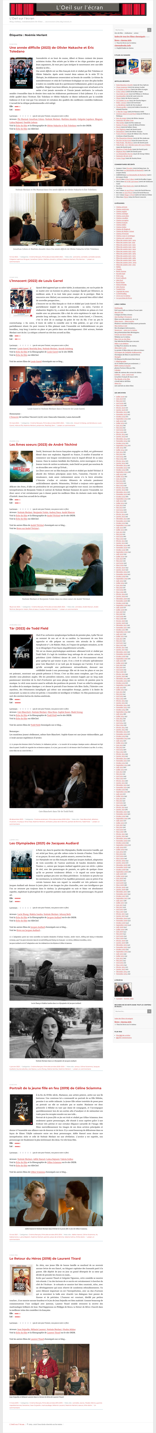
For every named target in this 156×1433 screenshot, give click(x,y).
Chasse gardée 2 (121, 107)
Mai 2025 (119, 428)
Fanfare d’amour (122, 125)
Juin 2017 (119, 639)
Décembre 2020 (121, 545)
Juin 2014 (119, 718)
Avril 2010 (119, 829)
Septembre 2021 (121, 525)
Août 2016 (119, 661)
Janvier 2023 (120, 490)
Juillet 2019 (120, 583)
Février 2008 (120, 887)
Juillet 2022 (120, 503)
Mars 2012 (119, 778)
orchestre (49, 822)
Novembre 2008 (121, 867)
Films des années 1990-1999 (126, 260)
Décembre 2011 (121, 785)
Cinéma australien (122, 216)
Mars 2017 (119, 645)
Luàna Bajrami (16, 122)
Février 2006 (120, 941)
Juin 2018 (119, 612)
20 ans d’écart (129, 190)
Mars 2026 (120, 405)
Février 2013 (120, 754)
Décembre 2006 (121, 918)
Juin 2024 (119, 452)
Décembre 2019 (121, 572)
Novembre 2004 (121, 974)
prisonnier (40, 425)
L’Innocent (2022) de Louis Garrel (36, 281)
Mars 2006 (120, 938)
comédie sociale (94, 257)
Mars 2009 (120, 858)
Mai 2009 (119, 854)
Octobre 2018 (120, 603)
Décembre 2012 (121, 758)
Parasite (129, 168)
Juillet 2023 (120, 476)
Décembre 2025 (121, 412)
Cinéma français (35, 257)
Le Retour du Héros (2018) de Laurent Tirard (45, 1258)
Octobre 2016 (120, 656)
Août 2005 (119, 954)
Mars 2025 (119, 432)
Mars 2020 (120, 565)
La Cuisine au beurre (123, 89)
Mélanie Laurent (38, 1329)
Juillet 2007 (120, 903)
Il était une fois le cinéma (123, 335)
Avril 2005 (119, 963)
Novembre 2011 (121, 787)
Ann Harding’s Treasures (123, 317)
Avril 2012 (119, 776)
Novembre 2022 (121, 494)
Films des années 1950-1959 (126, 251)
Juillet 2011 (120, 796)
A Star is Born (121, 91)
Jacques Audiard (54, 917)
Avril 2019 (119, 590)
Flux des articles (123, 1035)
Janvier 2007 (120, 916)
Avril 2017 (119, 643)
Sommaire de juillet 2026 (125, 120)
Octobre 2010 (120, 816)
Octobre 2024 (120, 443)
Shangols (118, 357)
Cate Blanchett (24, 712)
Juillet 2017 (120, 636)
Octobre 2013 (120, 736)
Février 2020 (120, 568)
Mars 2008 (120, 885)
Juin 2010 (119, 825)
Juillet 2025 (120, 423)
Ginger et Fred (129, 195)
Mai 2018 (119, 614)
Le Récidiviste (121, 105)
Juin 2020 (119, 559)
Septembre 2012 (121, 765)
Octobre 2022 (120, 496)
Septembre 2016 (121, 658)
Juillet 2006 (120, 929)
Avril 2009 (119, 856)
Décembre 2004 (121, 972)
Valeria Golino (66, 1159)
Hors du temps (121, 118)
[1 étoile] (20, 116)
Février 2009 (120, 861)
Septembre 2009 (122, 845)
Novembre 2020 (121, 547)
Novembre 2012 (121, 761)
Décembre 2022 (121, 492)
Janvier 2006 (120, 943)
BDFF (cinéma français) (123, 366)
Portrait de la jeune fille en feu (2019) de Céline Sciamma (55, 1088)
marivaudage (47, 1405)
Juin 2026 (119, 399)
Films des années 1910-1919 (125, 242)
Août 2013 (119, 741)
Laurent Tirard (53, 1332)
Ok (149, 30)
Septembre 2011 (121, 792)
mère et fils (19, 425)
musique (20, 822)
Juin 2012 (119, 772)
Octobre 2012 (120, 763)
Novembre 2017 (121, 627)
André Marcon (68, 512)
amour (77, 1066)
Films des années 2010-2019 (126, 265)
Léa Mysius (32, 1069)
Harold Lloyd (120, 274)
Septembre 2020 (122, 552)
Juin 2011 (119, 798)
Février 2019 (120, 594)
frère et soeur (34, 609)
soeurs (80, 1405)
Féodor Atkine (69, 1329)
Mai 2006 (119, 934)
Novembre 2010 (121, 814)
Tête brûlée (120, 123)
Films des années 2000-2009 (126, 262)
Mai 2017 (119, 641)
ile (97, 1234)
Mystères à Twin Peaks (124, 149)
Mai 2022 (119, 507)
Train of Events (121, 134)
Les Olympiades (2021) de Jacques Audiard (44, 843)
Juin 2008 (119, 878)
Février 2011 (120, 807)
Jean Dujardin (23, 1329)
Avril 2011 (119, 803)
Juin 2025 (119, 425)
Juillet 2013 (120, 743)
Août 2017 (119, 634)
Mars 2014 (119, 725)
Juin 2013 (119, 745)
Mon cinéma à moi (121, 326)
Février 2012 (120, 781)
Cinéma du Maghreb (123, 229)
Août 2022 (119, 501)
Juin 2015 (119, 692)
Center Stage (120, 158)
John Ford (119, 280)
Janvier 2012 (120, 783)
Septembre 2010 (121, 818)
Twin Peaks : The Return (124, 143)
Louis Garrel (22, 348)
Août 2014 (119, 714)
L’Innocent (14, 417)
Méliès (118, 267)
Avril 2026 (119, 403)
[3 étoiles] (25, 116)
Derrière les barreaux (123, 140)
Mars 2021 (119, 539)
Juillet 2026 (120, 397)
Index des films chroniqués (124, 1018)
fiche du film (21, 125)
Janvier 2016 (120, 676)
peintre (46, 1237)
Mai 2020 (119, 561)
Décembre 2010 (121, 812)
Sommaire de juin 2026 (124, 156)
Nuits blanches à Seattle (124, 85)
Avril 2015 (119, 696)
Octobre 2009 (121, 843)
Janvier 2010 (120, 836)
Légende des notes (122, 291)
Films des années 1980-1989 (126, 258)
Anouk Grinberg (65, 348)
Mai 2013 (119, 747)
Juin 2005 (119, 958)
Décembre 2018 (121, 599)
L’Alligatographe (120, 361)
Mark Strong (77, 712)
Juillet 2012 (120, 770)
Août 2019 (119, 581)
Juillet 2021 (120, 530)
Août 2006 (119, 927)
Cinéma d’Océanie (122, 234)
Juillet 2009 (120, 849)
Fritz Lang (119, 276)
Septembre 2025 (121, 419)
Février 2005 (120, 967)
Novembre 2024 (121, 441)
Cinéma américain (41, 819)
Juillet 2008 (120, 876)
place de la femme (60, 822)
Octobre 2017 (120, 630)
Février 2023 (120, 488)
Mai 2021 (119, 534)
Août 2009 (119, 847)
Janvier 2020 (120, 570)
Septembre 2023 (121, 472)
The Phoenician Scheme (124, 138)
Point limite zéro (128, 186)
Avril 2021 (119, 536)
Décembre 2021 (121, 519)
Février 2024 (120, 461)
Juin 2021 (119, 532)
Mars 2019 (119, 592)
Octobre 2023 (120, 470)
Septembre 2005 (122, 952)
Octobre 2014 (120, 710)
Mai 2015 (119, 694)
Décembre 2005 (121, 945)
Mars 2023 (119, 485)
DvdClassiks (119, 308)
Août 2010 (119, 821)
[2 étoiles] (23, 116)
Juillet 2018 (120, 610)
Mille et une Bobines (121, 343)
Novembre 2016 (121, 654)
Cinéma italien (121, 227)
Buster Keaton (121, 271)
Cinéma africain (121, 207)
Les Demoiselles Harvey (124, 154)
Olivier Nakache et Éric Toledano (62, 125)
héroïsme (25, 1405)
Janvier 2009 (120, 863)
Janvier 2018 (120, 623)
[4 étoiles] (28, 116)
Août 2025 (119, 421)
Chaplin (119, 269)
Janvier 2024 (120, 463)
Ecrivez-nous (129, 998)
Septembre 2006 (122, 925)
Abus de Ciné (119, 312)
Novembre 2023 (121, 468)
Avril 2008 (119, 883)
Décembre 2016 (121, 652)
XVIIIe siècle (80, 1237)
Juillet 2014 (120, 716)
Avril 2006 (119, 936)
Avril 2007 (119, 909)
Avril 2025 (119, 430)
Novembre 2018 (121, 601)
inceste (42, 609)
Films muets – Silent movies (124, 321)
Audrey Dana (55, 512)
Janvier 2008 (120, 889)
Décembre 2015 (121, 678)
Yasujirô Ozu (120, 289)
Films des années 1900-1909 (126, 240)
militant (60, 259)
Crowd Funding (121, 294)
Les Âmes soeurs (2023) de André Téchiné (43, 444)
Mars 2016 (119, 672)
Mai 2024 (119, 454)
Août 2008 (119, 874)
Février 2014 (120, 727)
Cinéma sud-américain (124, 238)
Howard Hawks (121, 285)
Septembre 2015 (121, 685)
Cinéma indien (121, 225)
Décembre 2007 (121, 892)
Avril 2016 (119, 670)
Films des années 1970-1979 (126, 256)
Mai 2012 (119, 774)
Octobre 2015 (120, 683)
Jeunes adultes (22, 1069)
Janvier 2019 (120, 596)
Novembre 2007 (121, 894)
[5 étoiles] (30, 116)
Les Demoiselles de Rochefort (134, 170)
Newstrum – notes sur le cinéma (126, 330)
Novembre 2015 (121, 681)
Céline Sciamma (86, 1066)
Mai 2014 (119, 721)
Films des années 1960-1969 (126, 254)
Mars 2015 (119, 698)
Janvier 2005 (120, 969)
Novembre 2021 (121, 521)
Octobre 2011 (120, 789)
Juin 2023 (119, 479)
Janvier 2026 (120, 410)
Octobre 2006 (121, 923)
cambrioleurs (92, 423)
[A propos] (134, 990)
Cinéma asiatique (122, 214)
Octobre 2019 (120, 576)
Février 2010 (120, 834)
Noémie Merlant (52, 119)
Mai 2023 (119, 481)
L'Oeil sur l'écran (22, 18)
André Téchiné (53, 515)
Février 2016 (120, 674)
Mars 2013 (119, 752)
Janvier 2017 (120, 650)
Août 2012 (119, 767)
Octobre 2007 (120, 896)
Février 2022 (120, 514)
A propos (119, 998)
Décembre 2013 (121, 732)
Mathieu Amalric (69, 119)
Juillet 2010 (120, 823)
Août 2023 (119, 474)
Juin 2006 (119, 932)
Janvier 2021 (120, 543)
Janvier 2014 (120, 730)
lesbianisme (14, 1237)
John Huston (120, 287)
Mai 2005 (119, 960)
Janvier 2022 (120, 516)
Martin (118, 179)
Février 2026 (120, 408)
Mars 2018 (119, 618)
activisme (76, 257)
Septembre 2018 (121, 605)
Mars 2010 (119, 832)
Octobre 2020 (120, 550)
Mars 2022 (119, 512)
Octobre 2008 (121, 869)
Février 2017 (120, 647)
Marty (118, 127)
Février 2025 (120, 434)
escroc (82, 1403)
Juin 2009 (119, 852)
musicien (12, 822)
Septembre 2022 (121, 499)
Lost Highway (121, 129)
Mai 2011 (119, 801)
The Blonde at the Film (122, 379)
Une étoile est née (122, 94)
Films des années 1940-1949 (126, 249)
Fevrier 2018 (120, 621)
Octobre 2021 (120, 523)
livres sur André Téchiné (28, 528)
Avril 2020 (119, 563)
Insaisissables (121, 96)
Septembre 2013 (121, 738)
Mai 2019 (119, 587)
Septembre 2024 (122, 445)
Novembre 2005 (121, 947)
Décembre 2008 (121, 865)
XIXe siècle (88, 1405)
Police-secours (121, 103)
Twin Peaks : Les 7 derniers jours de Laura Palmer (133, 145)
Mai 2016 (119, 667)
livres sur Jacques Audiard (28, 930)
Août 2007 (119, 901)
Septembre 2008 (122, 872)
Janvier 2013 (120, 756)
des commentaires (124, 1038)
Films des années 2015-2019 (51, 1234)
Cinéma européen (122, 220)
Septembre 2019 (121, 579)
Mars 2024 (120, 459)
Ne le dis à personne (131, 181)
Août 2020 (119, 554)
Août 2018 (119, 607)
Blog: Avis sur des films (122, 339)
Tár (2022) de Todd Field (28, 628)
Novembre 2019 (121, 574)
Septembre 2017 (121, 632)
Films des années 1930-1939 (126, 247)
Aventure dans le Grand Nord (126, 114)
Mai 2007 (119, 907)
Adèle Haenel (39, 1159)
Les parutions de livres (124, 298)
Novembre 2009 (121, 841)
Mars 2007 (120, 912)
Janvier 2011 (120, 809)
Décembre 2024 (121, 439)
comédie (84, 257)
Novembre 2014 (121, 707)
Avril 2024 (119, 456)
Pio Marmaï (23, 119)
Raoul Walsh (120, 282)
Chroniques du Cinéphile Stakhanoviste (128, 352)
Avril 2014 (119, 723)
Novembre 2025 (121, 414)
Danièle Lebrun (30, 122)
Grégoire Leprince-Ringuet (90, 119)
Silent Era (118, 383)
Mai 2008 (119, 880)
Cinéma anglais (121, 211)
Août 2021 (119, 528)
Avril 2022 (119, 510)
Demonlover (120, 131)
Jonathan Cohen (36, 119)
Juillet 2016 (120, 663)
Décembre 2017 (121, 625)
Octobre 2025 (120, 416)
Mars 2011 (119, 805)
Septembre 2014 (121, 712)
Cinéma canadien (122, 218)
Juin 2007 (119, 905)
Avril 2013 (119, 749)
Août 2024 (119, 448)
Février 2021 (120, 541)
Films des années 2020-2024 (52, 257)
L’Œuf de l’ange (121, 112)
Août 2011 (119, 794)
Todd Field (52, 715)
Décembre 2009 (121, 838)
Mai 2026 (119, 401)
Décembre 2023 (121, 465)
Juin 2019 (119, 585)
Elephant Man (121, 151)
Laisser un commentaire (66, 425)
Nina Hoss (52, 712)
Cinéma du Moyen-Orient (125, 231)
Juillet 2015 (120, 690)
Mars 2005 (120, 965)
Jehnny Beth (65, 914)
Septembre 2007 (122, 898)
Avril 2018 (119, 616)
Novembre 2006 (121, 920)
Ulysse (118, 98)
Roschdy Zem (35, 348)
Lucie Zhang (23, 914)
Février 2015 (120, 701)
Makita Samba (36, 914)
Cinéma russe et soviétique (125, 236)
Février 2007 (120, 914)
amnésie (78, 607)
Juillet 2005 (120, 956)
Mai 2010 (119, 827)
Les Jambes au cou (122, 100)
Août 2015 (119, 687)
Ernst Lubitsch (121, 278)
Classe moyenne (121, 87)
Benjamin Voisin (40, 512)
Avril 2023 (119, 483)
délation (95, 819)
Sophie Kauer (64, 712)
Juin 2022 (119, 505)
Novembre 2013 (121, 734)
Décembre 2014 (121, 705)
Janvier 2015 (120, 703)
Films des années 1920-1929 (126, 245)
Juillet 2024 (120, 450)
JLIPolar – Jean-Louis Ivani (124, 375)
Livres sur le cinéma (123, 296)
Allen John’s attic (120, 348)
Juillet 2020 (120, 556)
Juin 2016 (119, 665)
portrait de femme (75, 822)
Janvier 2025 (120, 436)
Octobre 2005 (120, 949)
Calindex (117, 370)
